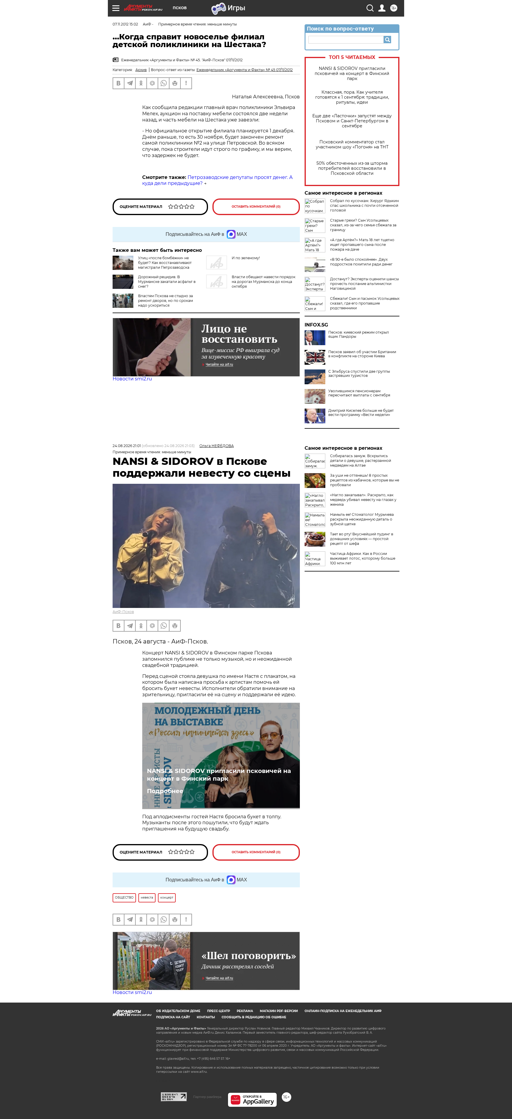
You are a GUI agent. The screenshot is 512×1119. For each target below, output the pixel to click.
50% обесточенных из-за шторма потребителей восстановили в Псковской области (352, 168)
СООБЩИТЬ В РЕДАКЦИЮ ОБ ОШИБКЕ (254, 1017)
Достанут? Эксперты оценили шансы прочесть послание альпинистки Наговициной (364, 284)
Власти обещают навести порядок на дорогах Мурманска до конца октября (263, 282)
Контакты (206, 1017)
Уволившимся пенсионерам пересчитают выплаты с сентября (359, 393)
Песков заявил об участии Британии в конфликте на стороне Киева (362, 354)
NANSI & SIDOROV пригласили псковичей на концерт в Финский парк (352, 73)
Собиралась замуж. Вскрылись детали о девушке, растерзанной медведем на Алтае (360, 461)
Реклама (245, 1011)
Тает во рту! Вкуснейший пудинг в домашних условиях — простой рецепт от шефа (361, 539)
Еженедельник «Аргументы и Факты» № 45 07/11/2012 (244, 70)
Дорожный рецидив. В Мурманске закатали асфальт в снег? (167, 282)
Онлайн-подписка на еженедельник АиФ (343, 1011)
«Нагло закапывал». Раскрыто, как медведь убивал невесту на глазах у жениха (363, 500)
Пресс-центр (218, 1011)
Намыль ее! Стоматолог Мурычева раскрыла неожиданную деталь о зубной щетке (362, 519)
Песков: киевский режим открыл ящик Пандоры (358, 334)
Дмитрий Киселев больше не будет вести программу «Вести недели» (361, 413)
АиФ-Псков (123, 611)
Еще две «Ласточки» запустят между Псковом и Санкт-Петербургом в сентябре (352, 121)
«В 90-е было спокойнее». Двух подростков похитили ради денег (361, 261)
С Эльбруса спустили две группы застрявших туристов (359, 373)
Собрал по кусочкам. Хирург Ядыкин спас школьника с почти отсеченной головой (364, 205)
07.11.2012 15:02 (125, 24)
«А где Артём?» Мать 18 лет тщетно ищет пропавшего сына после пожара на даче (362, 245)
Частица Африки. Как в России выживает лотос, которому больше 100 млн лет (362, 558)
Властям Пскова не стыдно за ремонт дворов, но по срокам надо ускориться (165, 301)
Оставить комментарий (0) (256, 207)
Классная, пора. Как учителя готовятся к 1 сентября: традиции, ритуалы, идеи (352, 97)
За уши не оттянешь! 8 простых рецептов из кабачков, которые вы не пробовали (364, 480)
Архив (141, 70)
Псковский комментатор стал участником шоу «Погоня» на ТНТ (352, 145)
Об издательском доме (178, 1011)
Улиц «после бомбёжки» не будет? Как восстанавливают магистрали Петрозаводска (165, 263)
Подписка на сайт (173, 1017)
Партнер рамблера (207, 1097)
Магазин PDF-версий (279, 1011)
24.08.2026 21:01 (127, 446)
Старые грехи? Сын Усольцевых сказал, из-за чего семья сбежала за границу (363, 225)
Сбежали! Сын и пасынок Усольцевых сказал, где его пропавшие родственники (364, 303)
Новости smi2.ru (132, 379)
